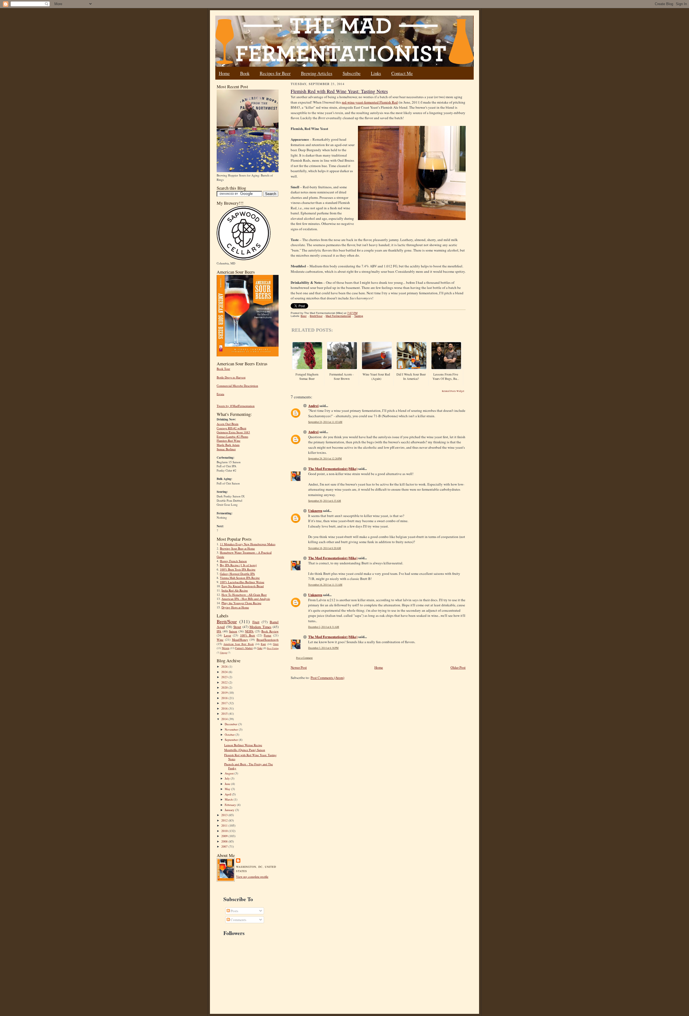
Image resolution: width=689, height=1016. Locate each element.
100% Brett (247, 635)
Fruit (255, 621)
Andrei (313, 405)
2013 (225, 815)
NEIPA (249, 631)
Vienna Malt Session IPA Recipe (240, 578)
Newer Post (299, 667)
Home (224, 73)
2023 (225, 677)
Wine (220, 640)
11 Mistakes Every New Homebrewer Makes (247, 544)
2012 (225, 820)
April (228, 794)
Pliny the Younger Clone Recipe (241, 603)
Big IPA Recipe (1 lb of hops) (238, 565)
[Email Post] (360, 312)
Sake (259, 648)
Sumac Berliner (226, 449)
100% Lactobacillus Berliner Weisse (242, 582)
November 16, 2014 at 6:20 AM (324, 548)
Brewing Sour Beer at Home (237, 548)
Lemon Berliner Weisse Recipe (243, 745)
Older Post (458, 667)
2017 (225, 703)
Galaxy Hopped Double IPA (237, 574)
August (229, 773)
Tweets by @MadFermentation (236, 406)
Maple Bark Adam (228, 445)
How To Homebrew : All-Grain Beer (244, 595)
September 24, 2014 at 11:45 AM (325, 422)
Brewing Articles (316, 73)
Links (376, 73)
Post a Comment (304, 658)
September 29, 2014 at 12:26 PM (325, 458)
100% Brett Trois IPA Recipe (237, 569)
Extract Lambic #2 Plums (232, 436)
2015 (225, 713)
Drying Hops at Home (235, 607)
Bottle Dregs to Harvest (231, 377)
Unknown (315, 510)
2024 (225, 672)
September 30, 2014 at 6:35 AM (324, 500)
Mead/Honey (240, 640)
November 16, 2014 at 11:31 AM (325, 584)
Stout (237, 626)
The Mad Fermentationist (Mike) (332, 468)
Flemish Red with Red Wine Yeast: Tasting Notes (339, 91)
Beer (304, 315)
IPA (219, 631)
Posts (234, 910)
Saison (233, 631)
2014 (225, 719)
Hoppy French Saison (233, 561)
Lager (227, 635)
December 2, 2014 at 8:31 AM (323, 627)
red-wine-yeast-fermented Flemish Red (370, 102)
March (229, 799)
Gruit (276, 644)
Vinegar (223, 652)
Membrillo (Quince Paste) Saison (244, 750)
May (228, 789)
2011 (225, 825)
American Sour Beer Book (238, 644)
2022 (225, 682)
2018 (225, 698)
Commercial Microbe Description (237, 386)
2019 (225, 693)
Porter (267, 635)
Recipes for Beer (275, 73)
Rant (263, 644)
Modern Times (260, 626)
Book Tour (223, 369)
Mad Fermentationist (338, 315)
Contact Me (402, 73)
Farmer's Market (244, 648)
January (230, 810)
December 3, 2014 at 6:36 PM (323, 648)
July (228, 778)
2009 (225, 836)
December (231, 724)
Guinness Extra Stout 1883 (233, 432)
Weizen (225, 648)
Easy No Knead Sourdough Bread (243, 586)
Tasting (358, 315)
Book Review (270, 631)
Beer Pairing (273, 648)
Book (244, 73)
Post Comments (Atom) (327, 677)
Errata (220, 394)
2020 (225, 687)
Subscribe (352, 73)
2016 (225, 708)
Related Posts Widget (453, 391)
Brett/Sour (227, 621)
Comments (238, 919)
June (228, 784)
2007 (225, 846)
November (232, 729)
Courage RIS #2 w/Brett (231, 428)
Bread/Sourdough (267, 640)
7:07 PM (352, 312)
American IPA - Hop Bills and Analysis (246, 599)
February (231, 805)
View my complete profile (252, 877)
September (232, 740)
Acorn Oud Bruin (227, 424)
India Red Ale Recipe (235, 590)
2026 (225, 666)
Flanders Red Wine (228, 440)
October (230, 734)
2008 (225, 841)
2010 (225, 831)
